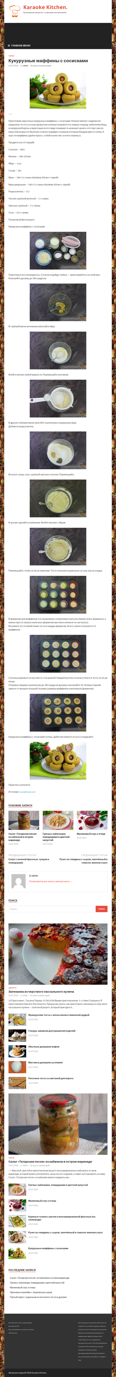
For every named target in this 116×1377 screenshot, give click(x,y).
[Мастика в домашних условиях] (17, 1072)
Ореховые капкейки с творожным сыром (31, 1292)
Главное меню (20, 45)
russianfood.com (27, 791)
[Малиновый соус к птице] (92, 830)
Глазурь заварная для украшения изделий (51, 1030)
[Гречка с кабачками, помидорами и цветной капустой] (58, 830)
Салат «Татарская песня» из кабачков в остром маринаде (22, 836)
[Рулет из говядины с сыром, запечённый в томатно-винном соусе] (17, 1242)
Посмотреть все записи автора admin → (50, 881)
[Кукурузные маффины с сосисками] (17, 1258)
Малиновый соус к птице (91, 833)
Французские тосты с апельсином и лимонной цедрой (58, 1015)
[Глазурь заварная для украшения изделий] (17, 1040)
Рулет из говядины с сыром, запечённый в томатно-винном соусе (65, 1232)
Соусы (11, 56)
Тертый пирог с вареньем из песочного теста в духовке (38, 1297)
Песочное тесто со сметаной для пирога (50, 1078)
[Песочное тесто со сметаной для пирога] (17, 1088)
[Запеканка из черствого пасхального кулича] (58, 985)
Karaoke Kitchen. (45, 7)
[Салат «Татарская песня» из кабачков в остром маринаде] (23, 830)
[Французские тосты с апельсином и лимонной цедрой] (17, 1024)
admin (25, 65)
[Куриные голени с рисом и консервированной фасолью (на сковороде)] (17, 1226)
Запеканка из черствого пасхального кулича (41, 991)
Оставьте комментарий (40, 65)
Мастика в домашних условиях (45, 1062)
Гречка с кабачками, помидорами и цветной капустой (56, 836)
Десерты (12, 988)
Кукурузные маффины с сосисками (48, 1248)
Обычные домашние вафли (43, 1046)
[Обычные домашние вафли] (17, 1056)
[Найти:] (58, 909)
